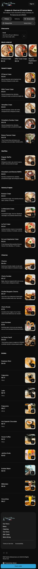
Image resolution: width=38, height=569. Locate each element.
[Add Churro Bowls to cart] (32, 313)
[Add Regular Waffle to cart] (32, 163)
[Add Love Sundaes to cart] (32, 328)
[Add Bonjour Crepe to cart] (32, 199)
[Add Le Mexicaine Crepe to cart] (32, 214)
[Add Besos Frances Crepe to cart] (32, 141)
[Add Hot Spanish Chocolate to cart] (32, 426)
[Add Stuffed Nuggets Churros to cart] (32, 297)
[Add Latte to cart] (32, 395)
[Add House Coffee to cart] (32, 442)
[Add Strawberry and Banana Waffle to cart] (32, 177)
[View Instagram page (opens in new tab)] (7, 553)
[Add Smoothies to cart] (32, 503)
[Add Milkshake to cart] (32, 488)
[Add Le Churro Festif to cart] (32, 343)
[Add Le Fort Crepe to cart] (32, 230)
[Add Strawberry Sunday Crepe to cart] (32, 126)
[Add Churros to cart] (32, 267)
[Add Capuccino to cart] (32, 380)
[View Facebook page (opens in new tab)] (4, 553)
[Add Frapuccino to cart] (32, 411)
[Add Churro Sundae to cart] (32, 282)
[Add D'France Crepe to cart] (10, 54)
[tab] (6, 19)
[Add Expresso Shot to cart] (32, 365)
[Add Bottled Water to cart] (32, 472)
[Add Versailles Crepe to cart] (32, 110)
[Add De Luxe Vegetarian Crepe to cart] (32, 245)
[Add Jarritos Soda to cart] (32, 457)
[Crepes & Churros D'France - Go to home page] (8, 3)
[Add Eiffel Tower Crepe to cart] (24, 54)
